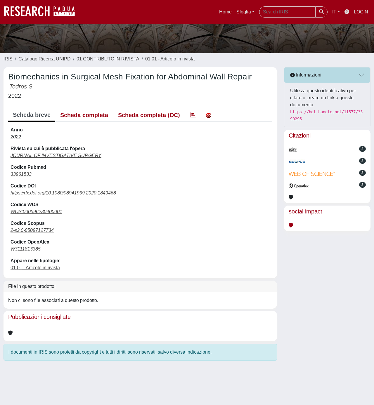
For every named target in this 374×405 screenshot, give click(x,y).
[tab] (193, 115)
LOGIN (361, 11)
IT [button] (334, 11)
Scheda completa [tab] (84, 115)
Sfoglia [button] (243, 11)
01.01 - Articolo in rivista (170, 58)
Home (225, 11)
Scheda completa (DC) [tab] (149, 115)
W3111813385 (26, 248)
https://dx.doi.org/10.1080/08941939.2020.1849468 (63, 192)
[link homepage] (42, 12)
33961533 (21, 174)
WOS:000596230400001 (36, 211)
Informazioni (308, 74)
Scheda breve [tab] (32, 115)
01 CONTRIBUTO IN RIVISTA (108, 58)
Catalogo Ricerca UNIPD (44, 58)
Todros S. (21, 86)
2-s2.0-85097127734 (32, 230)
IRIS (8, 58)
